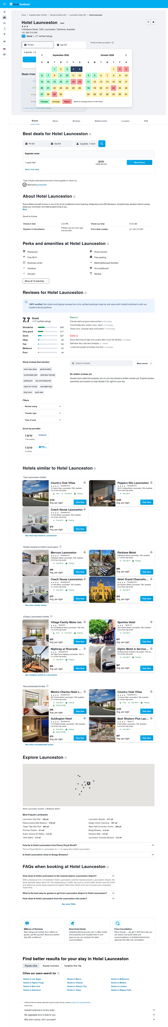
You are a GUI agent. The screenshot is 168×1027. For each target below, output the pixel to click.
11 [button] (73, 75)
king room (28, 392)
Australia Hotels (34, 15)
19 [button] (79, 81)
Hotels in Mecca (74, 979)
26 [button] (79, 87)
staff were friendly (47, 375)
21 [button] (48, 87)
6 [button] (42, 75)
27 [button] (42, 94)
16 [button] (61, 81)
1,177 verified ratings (42, 36)
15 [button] (54, 81)
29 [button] (54, 94)
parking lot (28, 380)
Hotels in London (119, 986)
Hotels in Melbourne (120, 979)
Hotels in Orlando (75, 982)
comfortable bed (30, 375)
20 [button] (42, 87)
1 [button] (54, 69)
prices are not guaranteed (81, 1002)
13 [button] (42, 81)
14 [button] (48, 81)
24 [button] (67, 87)
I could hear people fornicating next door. (91, 347)
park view (39, 392)
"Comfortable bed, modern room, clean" (91, 325)
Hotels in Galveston (32, 990)
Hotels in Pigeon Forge (33, 982)
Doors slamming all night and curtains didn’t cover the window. (100, 339)
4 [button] (73, 69)
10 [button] (67, 75)
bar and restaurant (43, 380)
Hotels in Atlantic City (77, 986)
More (25, 209)
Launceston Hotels (76, 15)
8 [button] (54, 75)
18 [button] (73, 81)
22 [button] (54, 87)
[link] (41, 535)
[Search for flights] (4, 12)
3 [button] (67, 69)
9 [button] (60, 75)
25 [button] (73, 87)
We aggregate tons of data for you (40, 1014)
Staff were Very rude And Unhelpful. (89, 343)
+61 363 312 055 (29, 32)
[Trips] (4, 41)
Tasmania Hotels (56, 15)
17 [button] (67, 81)
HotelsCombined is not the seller (39, 1010)
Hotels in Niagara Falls (121, 990)
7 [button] (48, 75)
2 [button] (60, 69)
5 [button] (79, 69)
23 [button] (61, 87)
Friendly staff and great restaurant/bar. (91, 321)
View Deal (80, 502)
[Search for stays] (4, 17)
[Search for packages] (4, 28)
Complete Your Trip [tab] (72, 965)
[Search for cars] (4, 23)
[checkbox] (36, 437)
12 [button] (79, 75)
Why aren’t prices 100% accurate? (40, 1019)
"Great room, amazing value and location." (92, 328)
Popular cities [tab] (31, 965)
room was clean (30, 369)
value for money (30, 386)
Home (24, 15)
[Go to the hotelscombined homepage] (19, 4)
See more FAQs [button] (69, 904)
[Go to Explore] (4, 34)
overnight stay (46, 386)
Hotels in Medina (118, 982)
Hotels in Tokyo (74, 990)
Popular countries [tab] (51, 965)
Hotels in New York (31, 986)
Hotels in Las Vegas (32, 979)
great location (45, 369)
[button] (4, 4)
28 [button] (48, 94)
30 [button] (61, 94)
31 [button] (126, 94)
